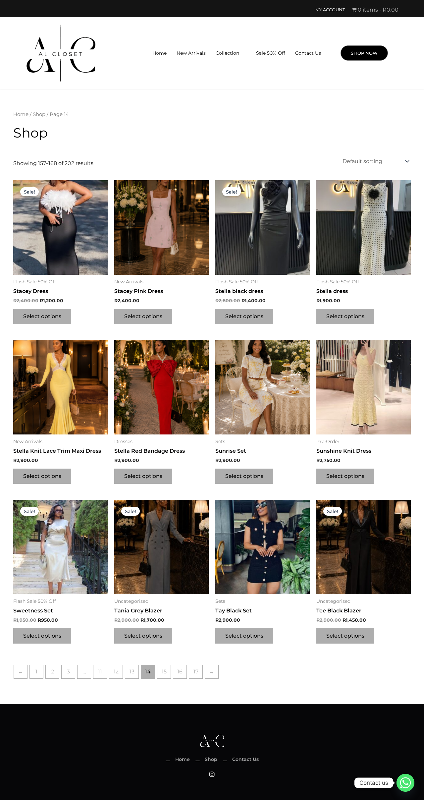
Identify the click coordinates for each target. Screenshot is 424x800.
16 (180, 671)
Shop (39, 114)
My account (330, 9)
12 (116, 671)
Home (159, 53)
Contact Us (308, 53)
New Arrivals (191, 53)
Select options (42, 316)
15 (164, 671)
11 (100, 671)
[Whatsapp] (405, 783)
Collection (227, 53)
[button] (231, 53)
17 (195, 671)
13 (132, 671)
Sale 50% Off (270, 53)
